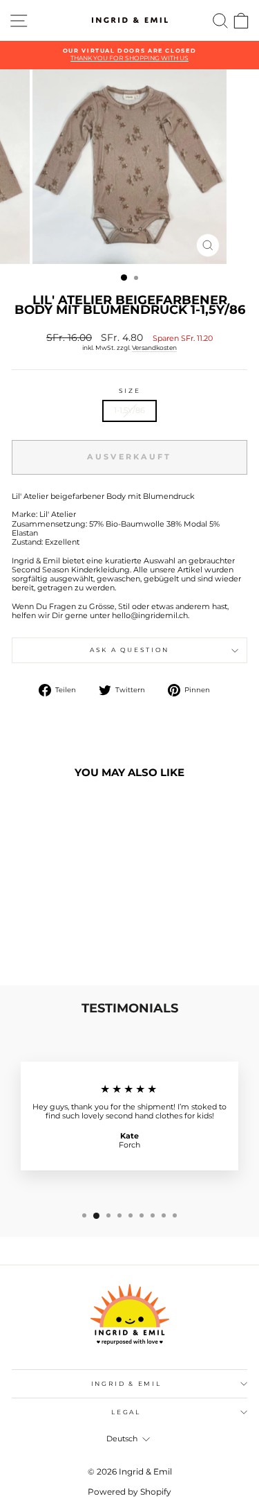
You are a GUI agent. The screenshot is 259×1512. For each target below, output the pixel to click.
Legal (125, 1412)
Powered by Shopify (129, 1491)
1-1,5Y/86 (129, 410)
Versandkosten (154, 347)
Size (130, 390)
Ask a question (129, 649)
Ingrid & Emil (126, 1383)
